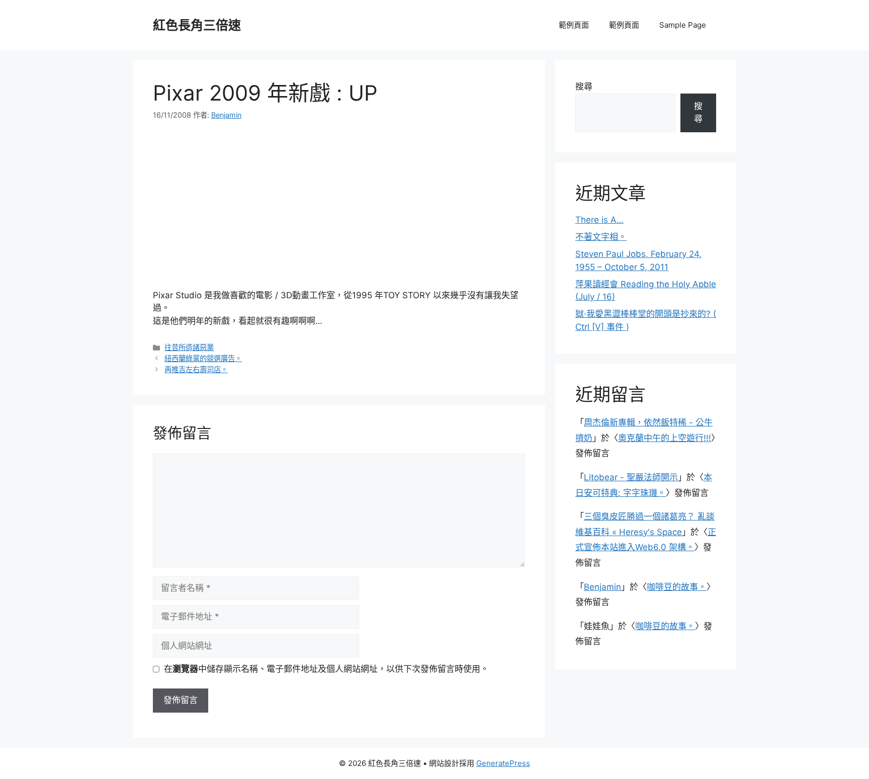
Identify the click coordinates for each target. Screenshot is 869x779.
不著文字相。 (601, 237)
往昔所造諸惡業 (189, 347)
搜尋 (583, 86)
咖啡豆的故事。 (677, 587)
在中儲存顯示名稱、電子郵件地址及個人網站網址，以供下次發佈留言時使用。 (326, 669)
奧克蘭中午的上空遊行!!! (664, 438)
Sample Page (682, 25)
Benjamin (602, 587)
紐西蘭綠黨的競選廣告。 (203, 358)
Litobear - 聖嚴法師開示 (631, 477)
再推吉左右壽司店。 (196, 369)
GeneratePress (503, 763)
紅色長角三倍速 (197, 25)
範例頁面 (574, 25)
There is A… (599, 220)
